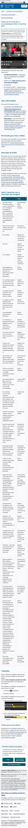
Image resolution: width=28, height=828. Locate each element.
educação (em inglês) (14, 124)
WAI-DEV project (14, 785)
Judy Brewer (23, 780)
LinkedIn (18, 803)
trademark (11, 822)
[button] (2, 62)
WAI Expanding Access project (17, 788)
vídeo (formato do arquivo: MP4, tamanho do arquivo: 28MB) (15, 89)
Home (2, 11)
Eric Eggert (4, 781)
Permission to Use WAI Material (9, 825)
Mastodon (5, 806)
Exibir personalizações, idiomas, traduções (13, 2)
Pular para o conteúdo (6, 0)
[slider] (11, 61)
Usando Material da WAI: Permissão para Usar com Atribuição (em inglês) (12, 144)
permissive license (21, 822)
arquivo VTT (13, 730)
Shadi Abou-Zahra (15, 778)
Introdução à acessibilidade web (13, 106)
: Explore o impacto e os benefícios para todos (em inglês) (15, 110)
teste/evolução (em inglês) (11, 125)
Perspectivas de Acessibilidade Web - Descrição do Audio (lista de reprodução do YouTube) (12, 177)
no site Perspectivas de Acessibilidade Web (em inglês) (12, 182)
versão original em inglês (19, 31)
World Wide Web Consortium (17, 820)
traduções (4, 39)
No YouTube (7, 84)
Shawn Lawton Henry (14, 780)
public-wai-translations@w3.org (17, 732)
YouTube (14, 806)
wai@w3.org (20, 753)
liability (6, 822)
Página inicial (4, 810)
